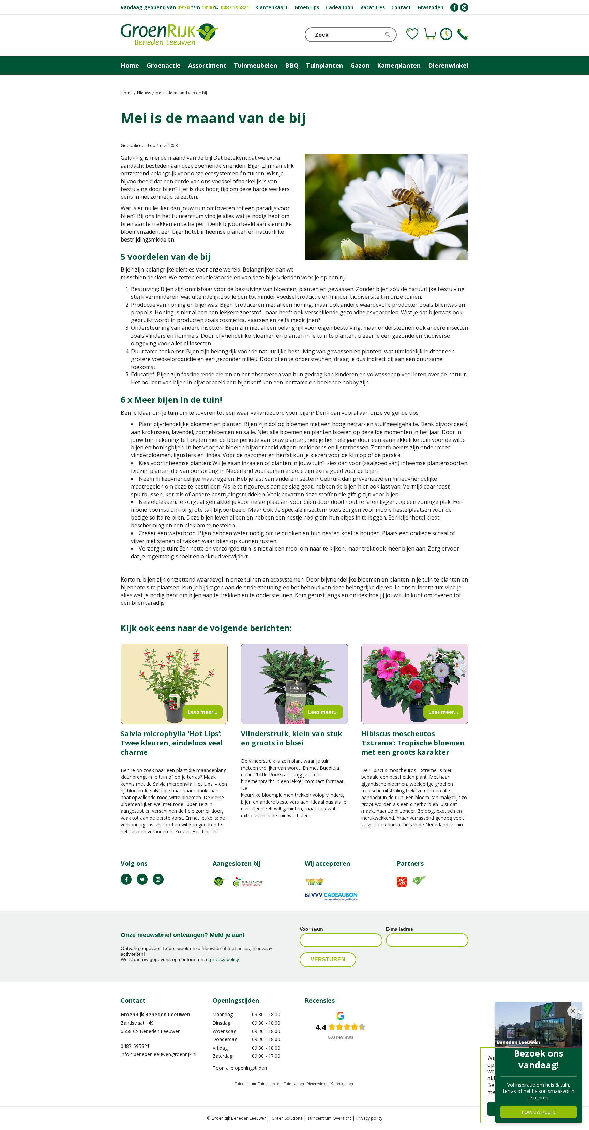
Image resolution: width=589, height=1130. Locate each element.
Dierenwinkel (317, 1083)
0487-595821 (135, 1046)
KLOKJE (446, 34)
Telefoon (462, 34)
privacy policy (224, 959)
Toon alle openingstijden (240, 1068)
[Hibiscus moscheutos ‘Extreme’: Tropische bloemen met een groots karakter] (415, 684)
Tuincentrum (245, 1083)
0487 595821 (235, 7)
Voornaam (311, 929)
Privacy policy (369, 1118)
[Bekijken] (430, 34)
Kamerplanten (342, 1083)
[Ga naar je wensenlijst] (412, 34)
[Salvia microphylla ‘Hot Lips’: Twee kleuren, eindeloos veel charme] (174, 684)
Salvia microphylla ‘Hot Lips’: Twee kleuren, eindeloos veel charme (172, 743)
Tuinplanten (294, 1083)
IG (158, 879)
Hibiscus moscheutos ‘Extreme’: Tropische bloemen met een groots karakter (413, 743)
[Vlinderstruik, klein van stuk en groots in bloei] (294, 684)
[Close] (572, 1011)
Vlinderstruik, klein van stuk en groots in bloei (291, 738)
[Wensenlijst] (412, 34)
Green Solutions (287, 1118)
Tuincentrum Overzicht (329, 1118)
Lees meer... (202, 712)
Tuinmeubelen (270, 1083)
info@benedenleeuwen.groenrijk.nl (158, 1054)
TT (142, 879)
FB (126, 879)
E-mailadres (399, 929)
